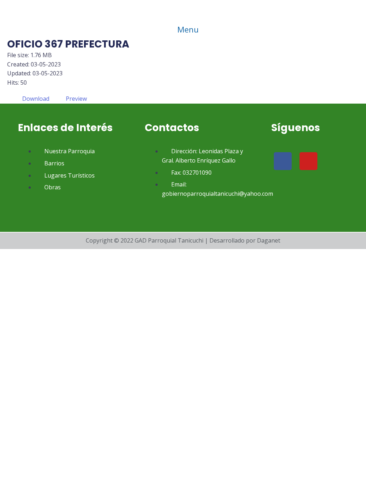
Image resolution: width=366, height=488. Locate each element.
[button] (183, 29)
